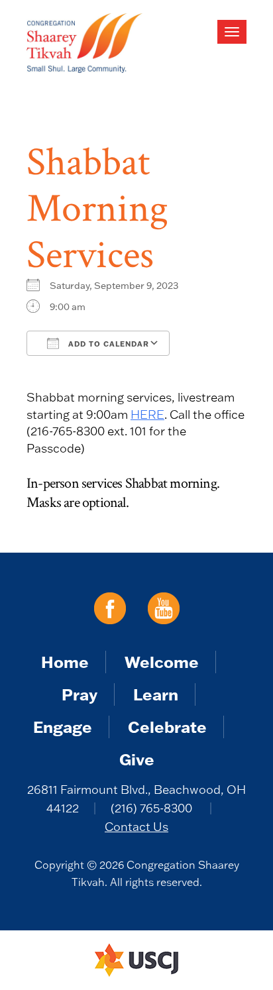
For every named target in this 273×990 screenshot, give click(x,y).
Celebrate (167, 726)
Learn (155, 694)
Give (136, 759)
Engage (62, 726)
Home (65, 661)
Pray (79, 694)
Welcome (162, 661)
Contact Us (136, 826)
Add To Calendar (107, 344)
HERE (147, 414)
